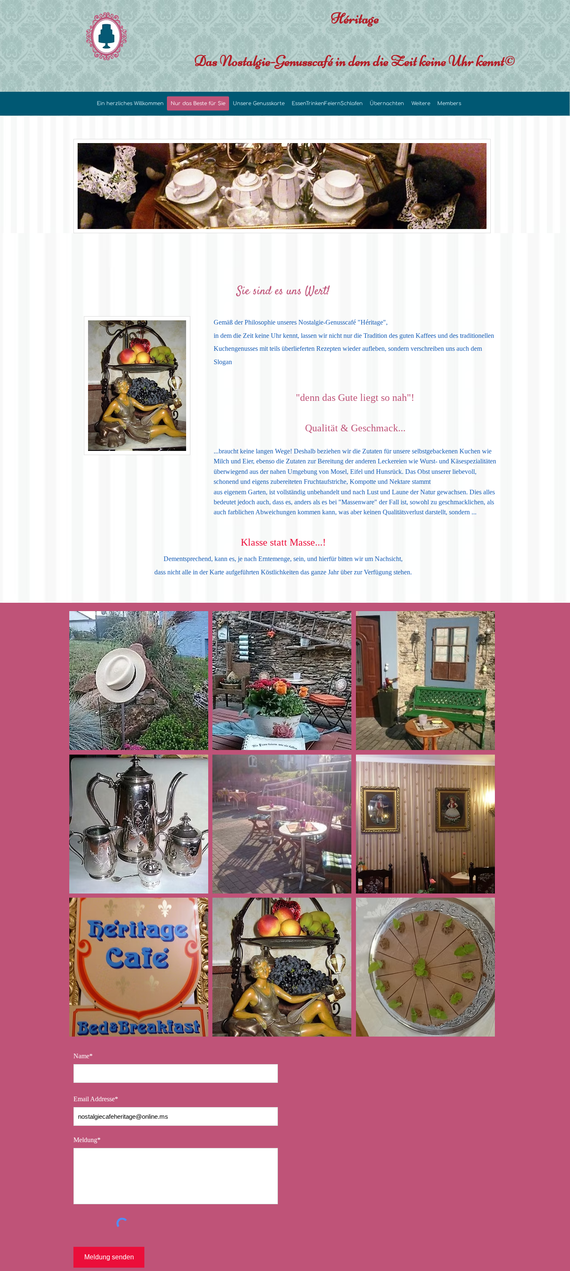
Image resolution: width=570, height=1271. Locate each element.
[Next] (479, 186)
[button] (138, 680)
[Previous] (85, 186)
